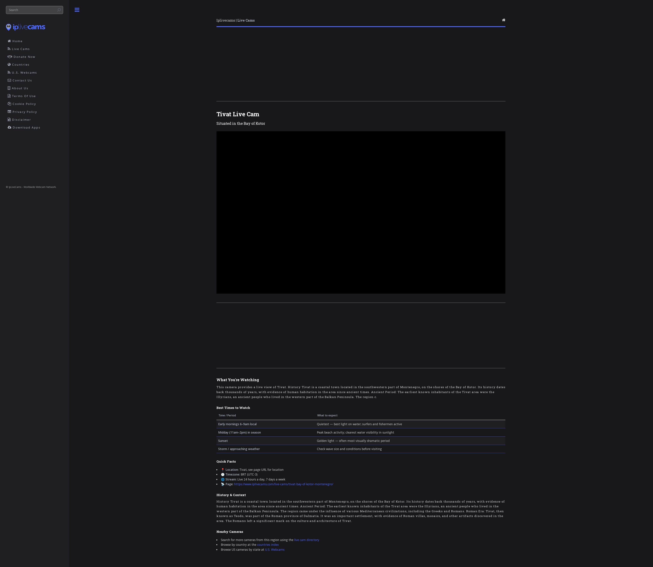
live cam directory (306, 540)
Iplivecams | (235, 20)
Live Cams (20, 49)
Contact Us (22, 80)
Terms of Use (23, 96)
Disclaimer (21, 120)
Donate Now (24, 57)
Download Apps (26, 127)
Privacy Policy (24, 112)
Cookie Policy (24, 104)
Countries (20, 64)
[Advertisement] (318, 68)
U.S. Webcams (274, 549)
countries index (268, 545)
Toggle (77, 10)
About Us (19, 88)
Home (17, 41)
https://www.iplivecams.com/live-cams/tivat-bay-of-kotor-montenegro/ (283, 484)
